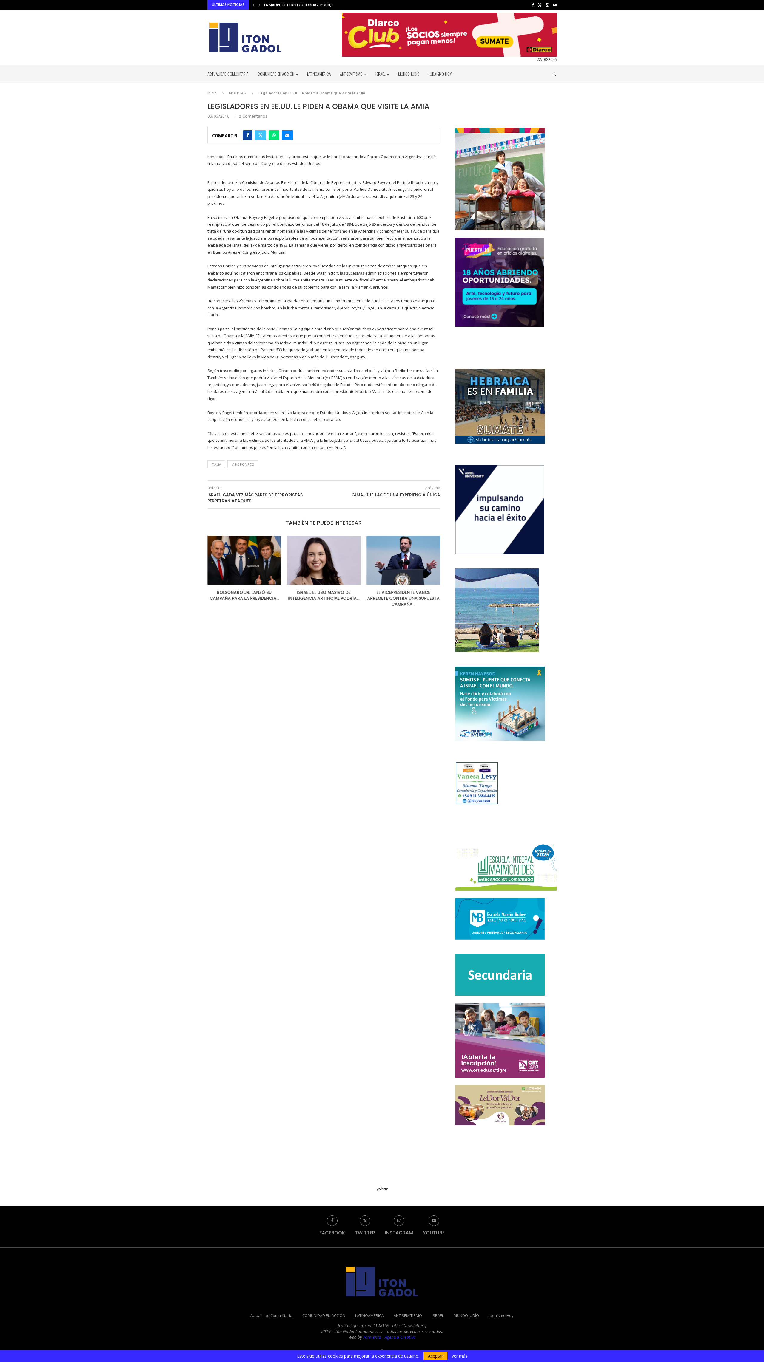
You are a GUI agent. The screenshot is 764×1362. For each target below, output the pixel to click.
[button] (253, 5)
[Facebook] (533, 5)
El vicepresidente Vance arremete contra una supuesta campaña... (323, 598)
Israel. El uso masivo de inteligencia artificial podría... (244, 595)
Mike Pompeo (242, 464)
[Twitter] (540, 5)
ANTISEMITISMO (351, 74)
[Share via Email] (287, 135)
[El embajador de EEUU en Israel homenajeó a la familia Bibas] (403, 560)
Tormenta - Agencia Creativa (389, 1337)
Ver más (459, 1356)
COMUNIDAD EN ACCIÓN (276, 74)
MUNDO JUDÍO (409, 74)
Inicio (212, 93)
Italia (216, 464)
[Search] (554, 74)
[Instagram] (547, 5)
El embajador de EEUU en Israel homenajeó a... (403, 595)
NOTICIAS (237, 93)
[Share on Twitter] (260, 135)
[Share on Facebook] (247, 135)
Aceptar (435, 1356)
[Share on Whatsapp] (274, 135)
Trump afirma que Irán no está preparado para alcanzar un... (322, 4)
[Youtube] (555, 5)
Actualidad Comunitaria (228, 74)
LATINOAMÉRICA (319, 74)
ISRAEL (380, 74)
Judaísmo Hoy (440, 74)
